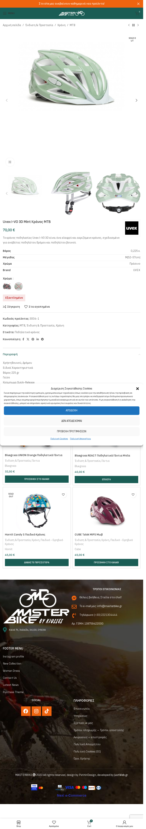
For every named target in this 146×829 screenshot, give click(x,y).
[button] (137, 388)
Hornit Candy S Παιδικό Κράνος (25, 534)
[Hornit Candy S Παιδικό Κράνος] (37, 510)
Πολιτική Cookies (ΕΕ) (87, 751)
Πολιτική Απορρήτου (80, 438)
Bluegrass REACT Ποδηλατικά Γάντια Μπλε (102, 455)
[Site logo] (72, 13)
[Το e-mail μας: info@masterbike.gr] (74, 606)
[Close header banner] (138, 4)
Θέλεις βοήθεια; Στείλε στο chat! (100, 597)
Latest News (11, 685)
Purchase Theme (13, 692)
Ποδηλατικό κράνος (27, 332)
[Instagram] (36, 711)
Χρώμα (7, 278)
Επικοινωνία (82, 709)
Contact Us (10, 678)
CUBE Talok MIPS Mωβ (89, 534)
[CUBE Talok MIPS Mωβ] (106, 510)
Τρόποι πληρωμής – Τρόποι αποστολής (99, 730)
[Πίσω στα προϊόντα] (133, 25)
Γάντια (36, 461)
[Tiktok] (47, 711)
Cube (78, 549)
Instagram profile (13, 656)
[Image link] (36, 606)
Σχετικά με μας (83, 723)
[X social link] (27, 339)
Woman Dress (11, 671)
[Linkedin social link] (37, 339)
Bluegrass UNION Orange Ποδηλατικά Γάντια (33, 455)
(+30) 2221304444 (105, 615)
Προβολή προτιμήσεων (71, 431)
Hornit (9, 549)
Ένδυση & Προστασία (39, 25)
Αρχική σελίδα (12, 25)
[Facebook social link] (23, 339)
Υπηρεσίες (80, 716)
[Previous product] (129, 25)
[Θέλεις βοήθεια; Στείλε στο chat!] (74, 597)
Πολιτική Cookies (59, 438)
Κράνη (61, 25)
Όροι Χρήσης (82, 758)
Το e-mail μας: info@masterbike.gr (100, 606)
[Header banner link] (71, 4)
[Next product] (138, 25)
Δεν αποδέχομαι (71, 421)
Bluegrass (10, 466)
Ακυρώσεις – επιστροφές (90, 737)
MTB (72, 25)
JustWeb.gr (121, 775)
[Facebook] (26, 711)
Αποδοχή (71, 410)
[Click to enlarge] (10, 162)
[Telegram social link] (42, 339)
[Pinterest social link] (32, 339)
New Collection (12, 663)
